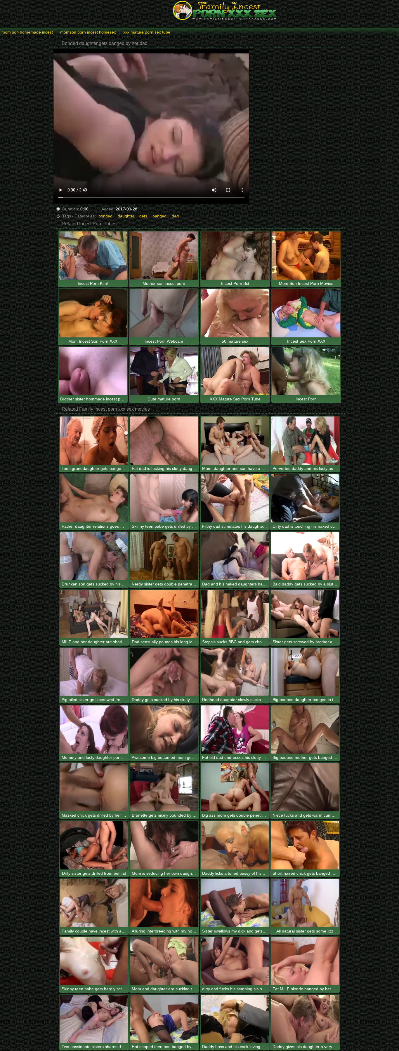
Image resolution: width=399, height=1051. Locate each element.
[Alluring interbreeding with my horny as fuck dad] (164, 903)
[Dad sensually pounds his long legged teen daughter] (164, 614)
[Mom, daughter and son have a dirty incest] (235, 440)
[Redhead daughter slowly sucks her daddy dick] (235, 672)
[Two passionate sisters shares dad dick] (94, 1019)
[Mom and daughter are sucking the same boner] (164, 961)
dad (175, 216)
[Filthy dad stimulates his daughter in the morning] (235, 498)
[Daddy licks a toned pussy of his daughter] (235, 845)
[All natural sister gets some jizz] (305, 903)
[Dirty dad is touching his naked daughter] (305, 498)
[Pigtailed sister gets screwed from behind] (94, 672)
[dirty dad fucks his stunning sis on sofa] (235, 961)
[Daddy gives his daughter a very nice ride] (305, 1019)
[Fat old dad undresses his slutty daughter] (235, 729)
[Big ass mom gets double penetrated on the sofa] (235, 787)
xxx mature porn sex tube (146, 32)
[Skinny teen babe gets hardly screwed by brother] (94, 961)
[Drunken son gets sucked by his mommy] (94, 556)
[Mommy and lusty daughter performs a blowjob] (94, 729)
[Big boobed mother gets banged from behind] (305, 729)
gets (143, 216)
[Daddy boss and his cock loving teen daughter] (235, 1019)
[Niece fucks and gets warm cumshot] (305, 787)
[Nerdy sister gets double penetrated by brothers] (164, 556)
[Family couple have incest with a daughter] (94, 903)
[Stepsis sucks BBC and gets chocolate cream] (235, 614)
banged (159, 216)
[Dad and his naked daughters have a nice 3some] (235, 556)
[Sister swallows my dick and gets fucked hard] (235, 903)
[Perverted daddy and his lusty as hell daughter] (305, 440)
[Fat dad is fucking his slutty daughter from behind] (164, 440)
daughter (126, 216)
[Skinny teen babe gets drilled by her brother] (164, 498)
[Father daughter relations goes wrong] (94, 498)
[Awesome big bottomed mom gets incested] (164, 729)
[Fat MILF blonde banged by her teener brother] (305, 961)
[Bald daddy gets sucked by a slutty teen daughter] (305, 556)
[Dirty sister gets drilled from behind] (94, 845)
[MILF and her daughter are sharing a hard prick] (94, 614)
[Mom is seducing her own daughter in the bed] (164, 845)
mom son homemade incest (27, 32)
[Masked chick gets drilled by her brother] (94, 787)
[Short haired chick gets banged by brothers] (305, 845)
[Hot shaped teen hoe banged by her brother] (164, 1019)
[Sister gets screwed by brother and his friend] (305, 614)
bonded (105, 216)
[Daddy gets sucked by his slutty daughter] (164, 672)
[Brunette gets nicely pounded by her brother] (164, 787)
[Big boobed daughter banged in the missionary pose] (305, 672)
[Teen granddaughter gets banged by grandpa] (94, 440)
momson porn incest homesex (88, 32)
